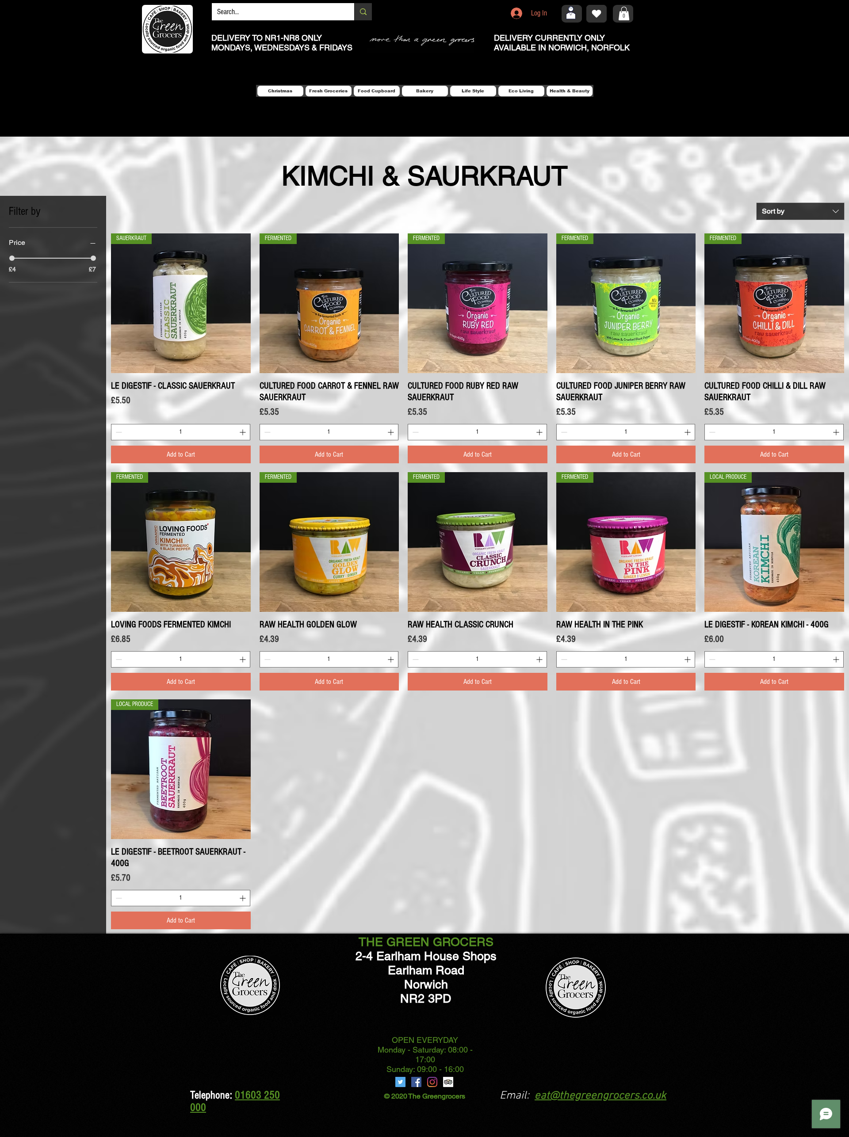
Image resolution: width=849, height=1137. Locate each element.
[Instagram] (432, 1082)
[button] (624, 13)
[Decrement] (117, 432)
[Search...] (363, 11)
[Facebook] (416, 1082)
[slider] (12, 258)
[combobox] (800, 211)
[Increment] (243, 432)
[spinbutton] (180, 432)
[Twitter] (400, 1082)
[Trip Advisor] (448, 1082)
